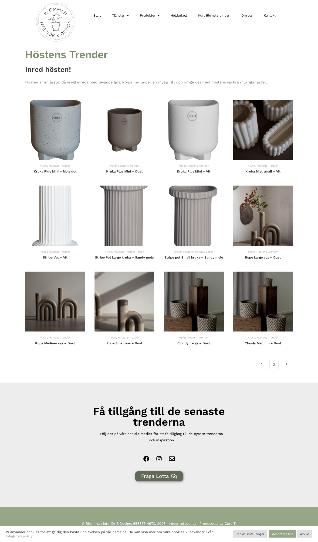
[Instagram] (159, 458)
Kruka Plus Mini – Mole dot (55, 171)
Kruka (43, 165)
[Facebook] (146, 458)
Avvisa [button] (304, 534)
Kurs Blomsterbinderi (214, 15)
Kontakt (269, 15)
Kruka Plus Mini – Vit (193, 171)
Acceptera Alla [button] (282, 534)
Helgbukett (179, 15)
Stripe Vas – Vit (55, 257)
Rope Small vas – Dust (124, 343)
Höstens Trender (59, 165)
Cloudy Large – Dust (193, 343)
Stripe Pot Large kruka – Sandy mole (124, 257)
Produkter (147, 15)
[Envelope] (172, 458)
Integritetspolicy (182, 523)
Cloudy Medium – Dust (263, 343)
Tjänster (118, 15)
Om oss (247, 15)
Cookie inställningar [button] (250, 534)
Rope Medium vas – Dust (55, 343)
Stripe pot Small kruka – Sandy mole (193, 257)
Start (97, 15)
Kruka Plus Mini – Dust (124, 171)
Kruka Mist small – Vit (263, 171)
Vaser (43, 251)
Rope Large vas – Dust (263, 257)
